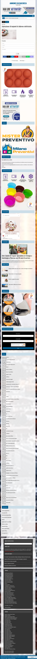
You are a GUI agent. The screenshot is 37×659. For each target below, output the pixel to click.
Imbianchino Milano (5, 526)
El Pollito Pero (4, 413)
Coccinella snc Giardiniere (6, 408)
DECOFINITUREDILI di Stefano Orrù (8, 445)
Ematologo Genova (8, 621)
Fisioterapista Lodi (4, 533)
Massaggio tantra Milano (9, 605)
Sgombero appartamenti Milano (7, 401)
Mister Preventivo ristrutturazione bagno (9, 438)
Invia (17, 53)
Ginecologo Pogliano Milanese (10, 636)
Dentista (3, 519)
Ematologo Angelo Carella (6, 374)
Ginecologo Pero (7, 639)
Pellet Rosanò (4, 458)
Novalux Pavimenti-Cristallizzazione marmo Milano (11, 389)
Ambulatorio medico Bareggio (7, 379)
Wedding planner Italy (8, 624)
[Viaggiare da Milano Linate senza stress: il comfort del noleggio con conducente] (5, 270)
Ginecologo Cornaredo (8, 632)
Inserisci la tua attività (6, 391)
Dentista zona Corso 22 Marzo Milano (8, 477)
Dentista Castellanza (8, 644)
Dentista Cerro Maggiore (9, 640)
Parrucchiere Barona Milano (9, 652)
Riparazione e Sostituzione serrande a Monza (10, 475)
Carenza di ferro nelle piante (7, 482)
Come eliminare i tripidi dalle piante (8, 443)
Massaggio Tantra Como (6, 362)
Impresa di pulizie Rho (8, 628)
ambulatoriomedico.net (8, 589)
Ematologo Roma (7, 620)
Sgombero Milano (7, 615)
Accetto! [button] (32, 657)
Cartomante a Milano (5, 433)
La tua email (18, 338)
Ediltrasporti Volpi (5, 396)
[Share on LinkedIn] (12, 57)
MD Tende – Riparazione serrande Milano (9, 497)
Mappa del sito (4, 428)
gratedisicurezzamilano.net (9, 645)
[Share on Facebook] (5, 57)
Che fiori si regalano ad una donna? (14, 279)
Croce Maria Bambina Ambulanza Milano (9, 490)
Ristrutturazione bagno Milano (6, 515)
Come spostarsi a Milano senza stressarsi (15, 284)
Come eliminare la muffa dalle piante (8, 364)
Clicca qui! (3, 167)
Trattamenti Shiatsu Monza (9, 600)
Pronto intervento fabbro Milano (6, 517)
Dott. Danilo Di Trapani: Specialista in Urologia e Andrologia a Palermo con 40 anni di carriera (17, 256)
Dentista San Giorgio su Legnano (10, 643)
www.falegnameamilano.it (9, 576)
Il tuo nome (18, 333)
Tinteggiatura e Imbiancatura (9, 585)
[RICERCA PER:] (29, 18)
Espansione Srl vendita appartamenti (8, 492)
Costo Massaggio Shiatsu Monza (10, 597)
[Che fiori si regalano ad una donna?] (5, 281)
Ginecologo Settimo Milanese (9, 638)
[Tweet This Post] (9, 57)
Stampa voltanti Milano (8, 625)
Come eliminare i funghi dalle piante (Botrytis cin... (11, 480)
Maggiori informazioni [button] (11, 658)
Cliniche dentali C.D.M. (6, 426)
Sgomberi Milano (4, 530)
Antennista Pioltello (5, 423)
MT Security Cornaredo (6, 487)
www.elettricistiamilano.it (9, 574)
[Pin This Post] (16, 57)
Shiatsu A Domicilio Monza (9, 599)
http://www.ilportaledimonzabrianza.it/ (11, 617)
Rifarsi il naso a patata (6, 411)
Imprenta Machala (8, 607)
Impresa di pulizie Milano (5, 528)
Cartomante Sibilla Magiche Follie (8, 381)
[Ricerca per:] (18, 543)
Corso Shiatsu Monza (8, 596)
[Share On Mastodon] (32, 57)
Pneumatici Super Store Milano (7, 371)
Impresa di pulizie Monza (9, 582)
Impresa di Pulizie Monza (6, 403)
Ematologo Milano (8, 622)
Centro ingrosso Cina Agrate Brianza (8, 359)
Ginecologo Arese (8, 630)
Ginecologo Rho (7, 629)
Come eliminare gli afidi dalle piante (8, 450)
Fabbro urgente (5, 455)
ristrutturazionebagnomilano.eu (10, 590)
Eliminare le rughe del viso (6, 470)
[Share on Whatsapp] (28, 57)
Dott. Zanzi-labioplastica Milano (7, 500)
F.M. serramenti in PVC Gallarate (7, 465)
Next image (22, 60)
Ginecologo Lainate (8, 631)
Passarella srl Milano (5, 376)
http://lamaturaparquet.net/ (9, 592)
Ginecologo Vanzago (8, 637)
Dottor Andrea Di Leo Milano (7, 369)
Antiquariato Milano (5, 524)
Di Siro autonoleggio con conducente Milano (10, 472)
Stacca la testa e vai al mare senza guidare (15, 273)
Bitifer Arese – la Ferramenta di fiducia (9, 418)
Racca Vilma (4, 394)
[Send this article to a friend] (20, 57)
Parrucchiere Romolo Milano (9, 651)
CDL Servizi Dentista (5, 421)
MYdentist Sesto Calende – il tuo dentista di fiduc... (11, 440)
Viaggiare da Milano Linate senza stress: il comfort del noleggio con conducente (20, 268)
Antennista (4, 495)
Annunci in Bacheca (5, 357)
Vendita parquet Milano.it (9, 573)
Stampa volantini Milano (8, 646)
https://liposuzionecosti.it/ (9, 593)
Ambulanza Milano (8, 591)
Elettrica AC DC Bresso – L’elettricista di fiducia (10, 386)
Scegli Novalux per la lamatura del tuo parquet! (10, 448)
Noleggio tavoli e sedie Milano (7, 406)
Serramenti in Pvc (4, 512)
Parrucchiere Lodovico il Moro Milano (11, 603)
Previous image (15, 60)
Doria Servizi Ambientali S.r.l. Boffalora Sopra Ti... (11, 384)
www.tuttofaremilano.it (8, 577)
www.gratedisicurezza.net (9, 575)
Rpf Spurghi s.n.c (5, 485)
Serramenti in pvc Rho (8, 623)
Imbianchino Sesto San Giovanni (10, 586)
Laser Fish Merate (5, 366)
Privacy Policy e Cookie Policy (7, 416)
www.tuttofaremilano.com (9, 578)
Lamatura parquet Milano (5, 510)
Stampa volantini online (6, 502)
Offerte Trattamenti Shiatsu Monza (10, 598)
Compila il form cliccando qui (9, 551)
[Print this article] (24, 57)
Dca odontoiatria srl (5, 453)
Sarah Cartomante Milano (6, 460)
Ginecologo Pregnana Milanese (10, 635)
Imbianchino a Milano (5, 463)
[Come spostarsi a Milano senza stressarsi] (5, 286)
